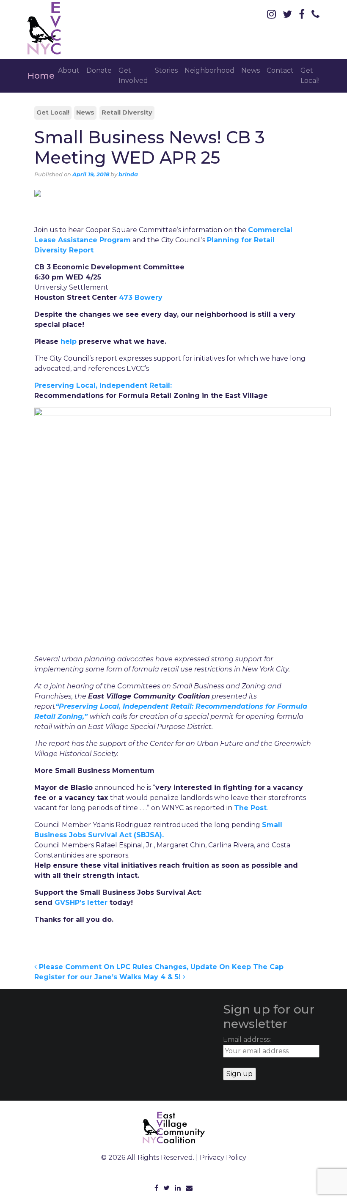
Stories (166, 70)
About (69, 70)
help (69, 341)
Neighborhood (209, 70)
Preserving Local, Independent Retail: (103, 385)
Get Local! (309, 75)
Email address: (247, 1040)
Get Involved (133, 75)
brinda (128, 174)
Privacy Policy (223, 1157)
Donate (99, 70)
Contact (280, 70)
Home (41, 76)
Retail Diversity (127, 112)
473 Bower (138, 297)
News (250, 70)
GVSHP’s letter (81, 903)
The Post (250, 808)
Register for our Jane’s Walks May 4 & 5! (108, 977)
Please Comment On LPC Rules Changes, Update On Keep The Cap (160, 967)
